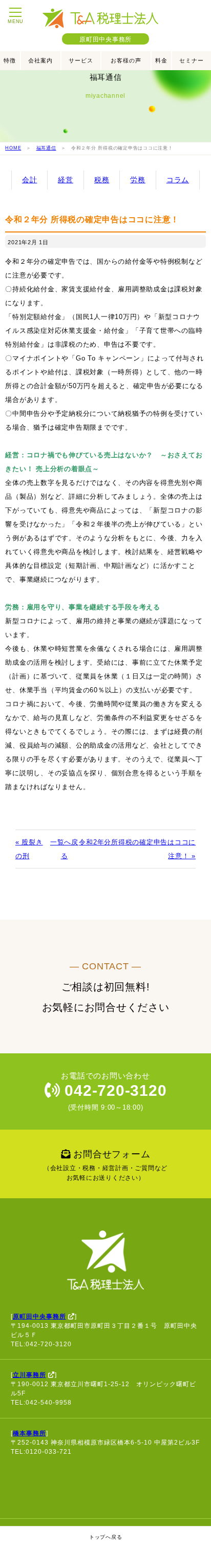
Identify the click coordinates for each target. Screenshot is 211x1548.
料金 (161, 60)
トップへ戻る (105, 1537)
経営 (65, 180)
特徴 (10, 60)
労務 (137, 180)
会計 (29, 180)
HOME (13, 148)
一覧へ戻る (64, 849)
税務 (102, 180)
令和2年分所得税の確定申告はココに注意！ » (137, 849)
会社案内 (40, 60)
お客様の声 (126, 60)
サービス (81, 60)
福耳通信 (46, 148)
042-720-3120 (113, 1090)
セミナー (191, 60)
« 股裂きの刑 (29, 849)
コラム (177, 180)
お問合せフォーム (105, 1165)
